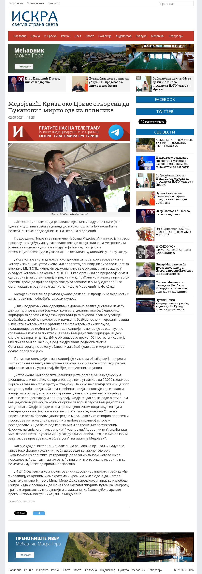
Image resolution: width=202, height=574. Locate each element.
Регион (65, 36)
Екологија (104, 36)
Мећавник (157, 36)
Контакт (54, 3)
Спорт (90, 36)
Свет (78, 36)
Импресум (16, 3)
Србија (35, 36)
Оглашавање (35, 3)
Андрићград (123, 36)
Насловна (19, 36)
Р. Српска (50, 36)
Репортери (176, 36)
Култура (141, 36)
